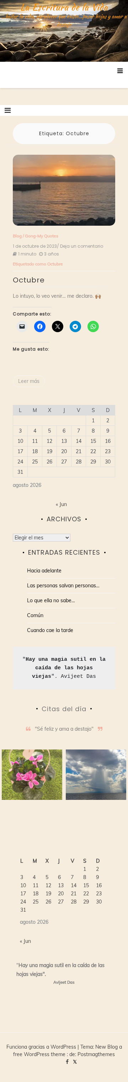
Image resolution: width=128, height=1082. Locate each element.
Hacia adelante (44, 570)
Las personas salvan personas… (63, 585)
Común (35, 615)
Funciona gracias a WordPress (42, 1047)
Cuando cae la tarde (50, 630)
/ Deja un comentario (80, 246)
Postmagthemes (96, 1054)
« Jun (61, 504)
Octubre (55, 264)
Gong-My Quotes (41, 235)
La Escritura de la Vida (64, 7)
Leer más (28, 381)
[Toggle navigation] (7, 110)
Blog (17, 235)
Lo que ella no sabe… (51, 600)
